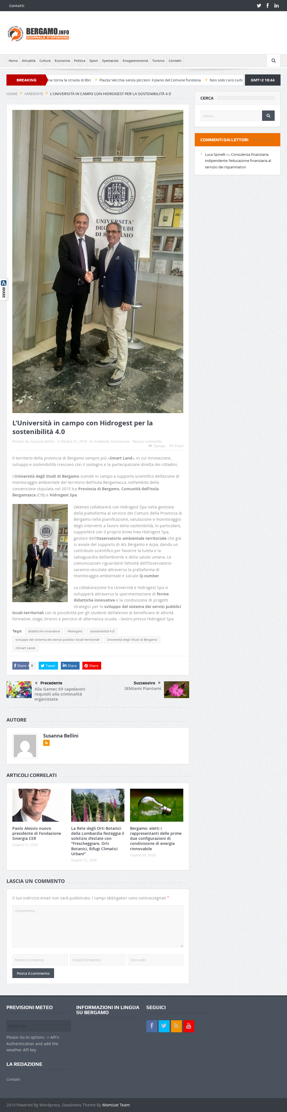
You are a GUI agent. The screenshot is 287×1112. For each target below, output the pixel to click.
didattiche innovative (44, 631)
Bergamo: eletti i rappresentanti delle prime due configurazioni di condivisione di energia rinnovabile (156, 838)
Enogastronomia (135, 61)
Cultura (45, 61)
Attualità (28, 61)
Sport (93, 61)
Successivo (144, 682)
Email (179, 446)
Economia (62, 61)
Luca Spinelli (215, 154)
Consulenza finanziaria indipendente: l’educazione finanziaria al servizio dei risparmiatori (238, 160)
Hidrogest (75, 631)
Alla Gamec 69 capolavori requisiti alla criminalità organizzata (59, 694)
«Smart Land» (25, 648)
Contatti (16, 5)
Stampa (159, 446)
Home (13, 61)
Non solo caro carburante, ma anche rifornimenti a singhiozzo (224, 80)
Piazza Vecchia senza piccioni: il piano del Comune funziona (111, 80)
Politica (79, 61)
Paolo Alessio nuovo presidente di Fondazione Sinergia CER (36, 833)
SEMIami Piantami (142, 688)
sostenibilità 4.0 (102, 631)
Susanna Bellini (42, 441)
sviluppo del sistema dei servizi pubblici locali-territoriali (57, 640)
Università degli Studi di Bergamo (132, 640)
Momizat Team (116, 1105)
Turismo (158, 61)
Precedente (51, 682)
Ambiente (101, 441)
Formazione (120, 441)
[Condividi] (4, 288)
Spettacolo (110, 61)
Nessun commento (147, 441)
